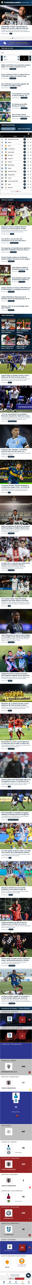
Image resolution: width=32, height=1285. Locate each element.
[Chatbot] (28, 1275)
